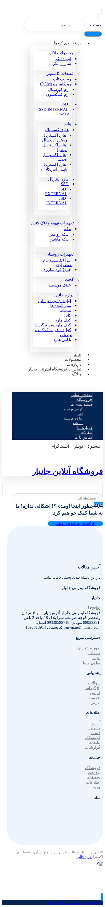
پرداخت (94, 772)
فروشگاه (92, 737)
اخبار (96, 657)
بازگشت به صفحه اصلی (75, 523)
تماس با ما (91, 662)
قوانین (95, 692)
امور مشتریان (88, 648)
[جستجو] (93, 34)
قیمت (95, 733)
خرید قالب (84, 857)
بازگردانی (92, 688)
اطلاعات (93, 782)
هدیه (96, 787)
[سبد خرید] (98, 16)
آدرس (95, 702)
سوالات (94, 683)
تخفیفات (93, 777)
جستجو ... (94, 25)
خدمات (94, 653)
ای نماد (94, 697)
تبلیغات (94, 742)
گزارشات (92, 747)
